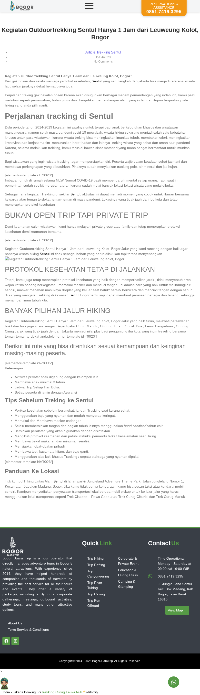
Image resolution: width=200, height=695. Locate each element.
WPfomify (92, 692)
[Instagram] (15, 641)
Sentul (96, 81)
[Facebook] (6, 641)
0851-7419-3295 (163, 11)
